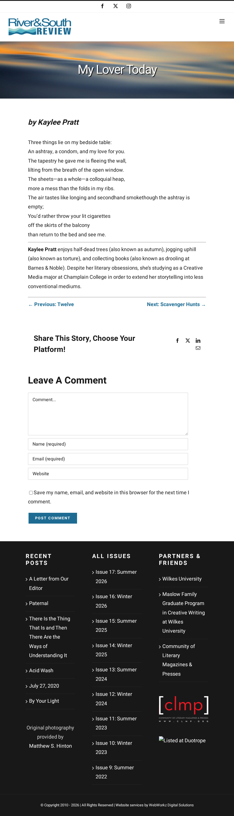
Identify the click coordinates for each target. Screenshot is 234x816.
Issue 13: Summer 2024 (116, 674)
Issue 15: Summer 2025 (116, 625)
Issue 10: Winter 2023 (114, 747)
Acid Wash (41, 670)
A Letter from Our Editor (48, 583)
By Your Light (44, 701)
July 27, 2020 (44, 686)
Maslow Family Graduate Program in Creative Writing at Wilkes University (183, 613)
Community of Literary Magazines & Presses (178, 660)
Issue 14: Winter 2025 (114, 650)
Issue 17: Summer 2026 (116, 576)
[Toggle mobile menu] (222, 21)
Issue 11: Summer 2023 (116, 723)
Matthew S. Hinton (50, 746)
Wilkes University (182, 579)
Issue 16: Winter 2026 (114, 601)
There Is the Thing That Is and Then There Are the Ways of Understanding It (49, 637)
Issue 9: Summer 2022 (115, 772)
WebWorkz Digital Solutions (171, 805)
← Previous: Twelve (51, 304)
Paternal (38, 603)
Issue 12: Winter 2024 (114, 698)
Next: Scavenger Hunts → (176, 304)
